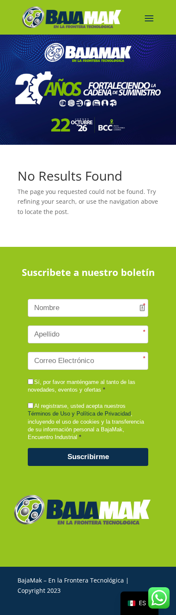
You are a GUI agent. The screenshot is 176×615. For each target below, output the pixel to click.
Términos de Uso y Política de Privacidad (79, 413)
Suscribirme (88, 457)
